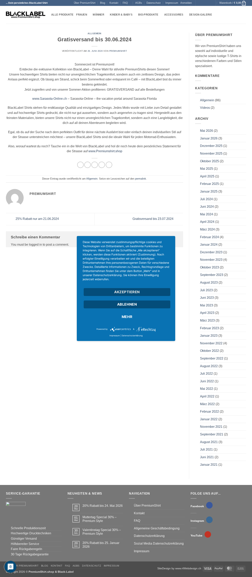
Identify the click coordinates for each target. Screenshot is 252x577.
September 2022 (211, 358)
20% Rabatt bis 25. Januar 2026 (100, 544)
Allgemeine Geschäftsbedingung (157, 528)
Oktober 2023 (209, 267)
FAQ (125, 2)
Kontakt (113, 2)
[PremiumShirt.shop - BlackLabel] (25, 15)
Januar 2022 (209, 419)
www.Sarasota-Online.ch (49, 98)
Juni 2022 (207, 381)
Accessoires (173, 14)
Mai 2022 (206, 388)
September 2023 (211, 275)
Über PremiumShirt (84, 2)
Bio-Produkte (148, 14)
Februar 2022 (209, 411)
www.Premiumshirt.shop (105, 151)
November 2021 (211, 426)
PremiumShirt (118, 51)
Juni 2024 (207, 206)
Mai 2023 (206, 305)
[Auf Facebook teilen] (80, 165)
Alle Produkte (62, 14)
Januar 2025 (209, 191)
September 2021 (211, 434)
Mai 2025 (206, 168)
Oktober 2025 (209, 161)
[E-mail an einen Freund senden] (94, 165)
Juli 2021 (206, 449)
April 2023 (207, 312)
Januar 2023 (209, 335)
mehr (127, 317)
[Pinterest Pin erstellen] (101, 165)
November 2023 (211, 259)
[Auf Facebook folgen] (199, 3)
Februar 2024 (209, 237)
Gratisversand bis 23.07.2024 (153, 219)
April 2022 (207, 396)
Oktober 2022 (209, 350)
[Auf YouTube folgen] (210, 3)
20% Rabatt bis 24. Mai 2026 (102, 505)
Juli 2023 (206, 290)
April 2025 (207, 176)
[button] (186, 3)
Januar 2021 (209, 464)
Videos (205, 107)
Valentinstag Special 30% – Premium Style (101, 531)
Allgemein (94, 33)
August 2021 (209, 442)
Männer (98, 14)
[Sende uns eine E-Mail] (207, 3)
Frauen (81, 14)
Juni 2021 (207, 457)
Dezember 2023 (211, 252)
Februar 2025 (209, 183)
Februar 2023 (209, 328)
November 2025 (211, 153)
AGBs (138, 2)
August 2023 (209, 282)
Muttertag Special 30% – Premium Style (99, 519)
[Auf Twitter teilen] (87, 165)
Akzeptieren (127, 292)
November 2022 (211, 343)
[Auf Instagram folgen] (203, 3)
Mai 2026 (206, 130)
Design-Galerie (200, 14)
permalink (140, 178)
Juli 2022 (206, 373)
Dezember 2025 (211, 145)
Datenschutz (153, 2)
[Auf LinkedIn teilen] (109, 165)
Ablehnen (127, 304)
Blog (102, 2)
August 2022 (209, 366)
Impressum (171, 2)
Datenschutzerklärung (149, 535)
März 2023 (207, 320)
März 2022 (207, 404)
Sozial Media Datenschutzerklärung (159, 543)
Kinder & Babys (121, 14)
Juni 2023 (207, 297)
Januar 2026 (209, 138)
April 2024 (207, 221)
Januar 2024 (209, 244)
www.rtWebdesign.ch (188, 568)
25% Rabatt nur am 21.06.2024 (37, 219)
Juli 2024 (206, 199)
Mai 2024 (206, 214)
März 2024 (207, 229)
